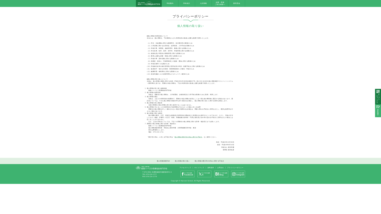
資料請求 (210, 167)
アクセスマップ (185, 167)
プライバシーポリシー (235, 167)
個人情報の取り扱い (182, 161)
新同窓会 (236, 3)
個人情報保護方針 (163, 161)
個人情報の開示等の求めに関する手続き (188, 137)
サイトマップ (199, 167)
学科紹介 (186, 3)
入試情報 (203, 3)
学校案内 (170, 3)
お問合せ (220, 167)
